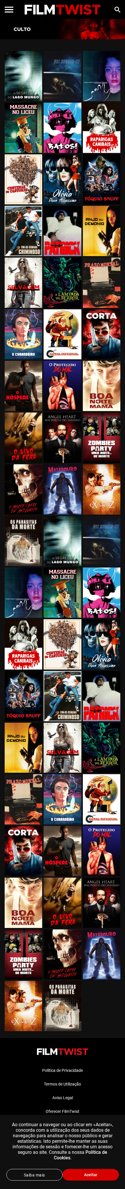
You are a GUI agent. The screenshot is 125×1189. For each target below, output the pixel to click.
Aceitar (90, 1174)
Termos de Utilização (62, 1084)
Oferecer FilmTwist (62, 1111)
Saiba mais (34, 1175)
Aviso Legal (62, 1097)
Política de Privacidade (62, 1070)
